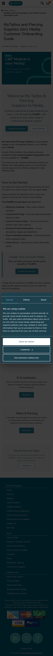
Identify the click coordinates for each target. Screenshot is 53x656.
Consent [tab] (9, 300)
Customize (25, 349)
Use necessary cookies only (26, 358)
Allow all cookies (26, 341)
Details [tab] (26, 300)
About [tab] (43, 300)
